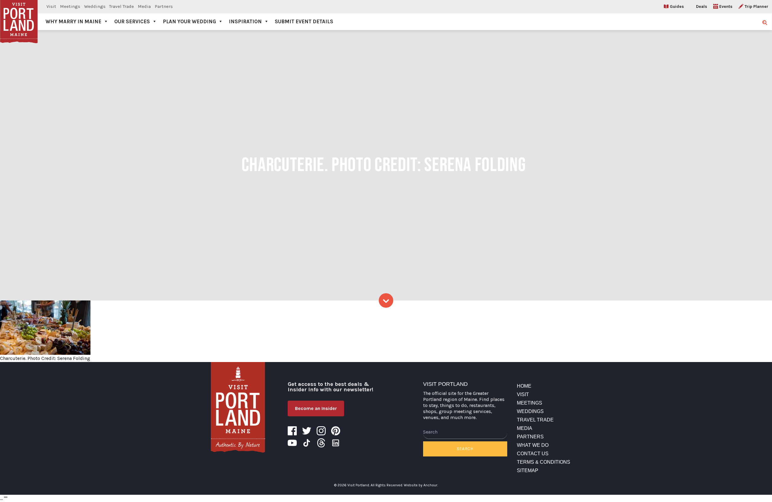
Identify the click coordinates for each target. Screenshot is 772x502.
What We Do (533, 445)
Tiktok (307, 443)
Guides (677, 6)
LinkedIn (336, 443)
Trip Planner (756, 6)
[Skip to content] (386, 300)
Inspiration (245, 21)
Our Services (132, 21)
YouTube (292, 443)
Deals (701, 6)
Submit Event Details (304, 21)
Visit (51, 6)
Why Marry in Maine (73, 21)
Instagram (321, 431)
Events (725, 6)
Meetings (70, 6)
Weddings (95, 6)
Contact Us (533, 453)
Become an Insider (316, 408)
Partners (164, 6)
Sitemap (527, 470)
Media (144, 6)
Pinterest (336, 431)
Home (524, 386)
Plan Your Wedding (189, 21)
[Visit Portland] (19, 15)
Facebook (292, 431)
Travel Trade (121, 6)
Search (465, 448)
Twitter (307, 431)
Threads (321, 443)
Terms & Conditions (543, 462)
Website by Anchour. (421, 485)
